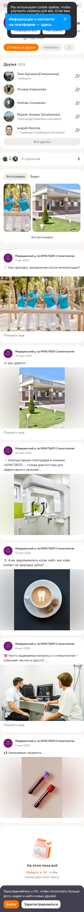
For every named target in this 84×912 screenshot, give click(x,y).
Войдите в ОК (36, 872)
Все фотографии (42, 237)
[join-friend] (77, 76)
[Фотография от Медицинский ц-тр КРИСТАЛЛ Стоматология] (17, 208)
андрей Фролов (28, 128)
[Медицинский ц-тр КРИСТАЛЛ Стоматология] (8, 258)
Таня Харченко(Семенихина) (38, 74)
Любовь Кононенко (31, 103)
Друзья (10, 64)
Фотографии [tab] (15, 176)
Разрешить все (25, 30)
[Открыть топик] (42, 270)
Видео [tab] (34, 176)
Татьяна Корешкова (31, 89)
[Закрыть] (65, 19)
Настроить (54, 30)
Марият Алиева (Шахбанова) (38, 114)
